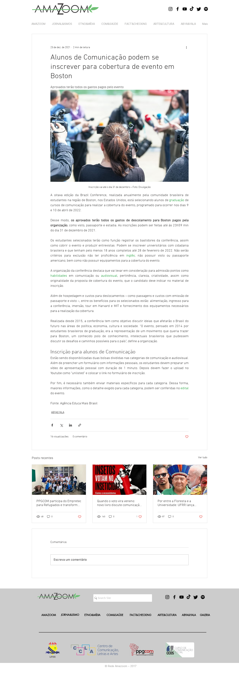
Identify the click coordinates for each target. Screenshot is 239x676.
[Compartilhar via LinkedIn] (70, 425)
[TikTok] (191, 9)
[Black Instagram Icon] (170, 9)
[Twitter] (198, 9)
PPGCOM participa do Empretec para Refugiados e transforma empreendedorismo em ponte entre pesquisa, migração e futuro (58, 503)
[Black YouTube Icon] (184, 9)
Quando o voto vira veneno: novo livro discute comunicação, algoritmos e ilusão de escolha (119, 503)
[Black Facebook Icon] (177, 9)
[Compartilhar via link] (79, 425)
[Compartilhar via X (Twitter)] (61, 425)
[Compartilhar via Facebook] (52, 425)
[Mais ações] (186, 47)
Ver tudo (202, 457)
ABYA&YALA (57, 412)
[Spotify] (206, 9)
